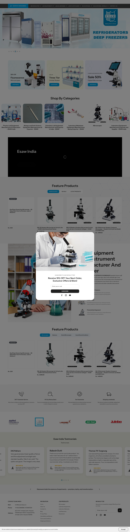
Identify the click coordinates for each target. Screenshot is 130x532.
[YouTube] (70, 295)
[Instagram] (66, 295)
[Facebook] (62, 295)
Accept (123, 529)
